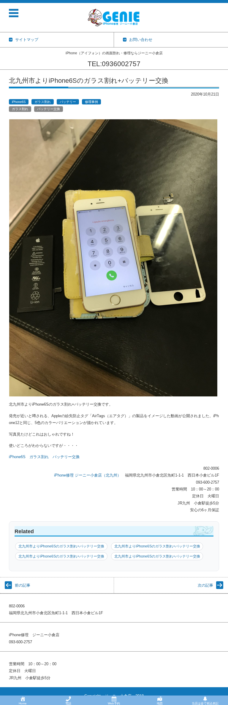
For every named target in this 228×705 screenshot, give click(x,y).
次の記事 (205, 585)
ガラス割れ (42, 102)
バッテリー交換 (48, 109)
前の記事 (22, 585)
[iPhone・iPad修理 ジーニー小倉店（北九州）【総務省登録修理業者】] (114, 17)
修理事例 (91, 102)
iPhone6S (19, 102)
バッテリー (68, 102)
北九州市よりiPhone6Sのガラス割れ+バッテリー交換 (61, 546)
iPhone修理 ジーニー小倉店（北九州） (87, 475)
